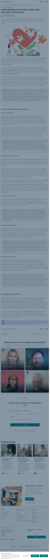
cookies (5, 554)
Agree (43, 555)
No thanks (35, 555)
